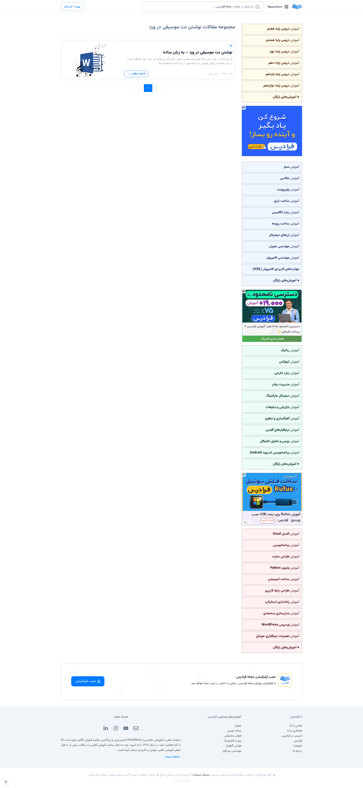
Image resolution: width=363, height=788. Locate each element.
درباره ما (297, 751)
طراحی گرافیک (233, 746)
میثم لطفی (212, 74)
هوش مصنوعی (232, 736)
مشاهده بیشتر (172, 757)
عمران (238, 725)
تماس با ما (296, 725)
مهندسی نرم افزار (231, 751)
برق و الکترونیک (232, 741)
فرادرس (298, 741)
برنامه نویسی (234, 730)
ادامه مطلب (138, 74)
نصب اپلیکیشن (85, 681)
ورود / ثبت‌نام (72, 6)
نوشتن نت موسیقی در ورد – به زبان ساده (197, 52)
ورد (230, 45)
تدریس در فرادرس (292, 736)
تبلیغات (297, 746)
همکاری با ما (294, 730)
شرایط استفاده (201, 775)
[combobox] (199, 7)
